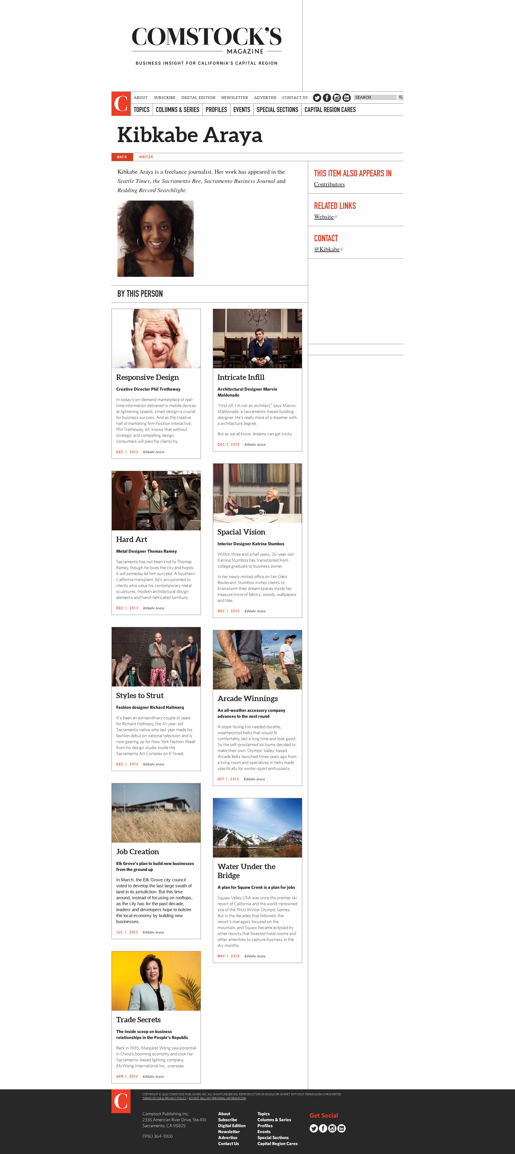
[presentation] (121, 104)
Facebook (327, 98)
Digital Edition (199, 98)
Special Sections (277, 109)
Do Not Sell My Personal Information (217, 1098)
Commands (4, 1149)
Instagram (337, 98)
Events (241, 109)
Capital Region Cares (330, 109)
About (141, 98)
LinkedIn (346, 98)
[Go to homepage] (206, 46)
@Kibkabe (327, 249)
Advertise (265, 98)
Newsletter (234, 98)
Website (324, 216)
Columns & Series (177, 109)
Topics (142, 109)
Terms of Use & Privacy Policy (164, 1098)
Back (122, 157)
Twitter (317, 98)
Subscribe (165, 98)
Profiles (216, 109)
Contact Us (295, 98)
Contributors (329, 184)
